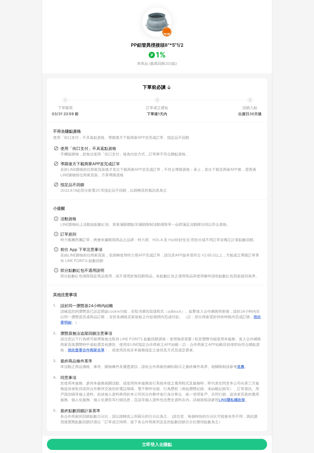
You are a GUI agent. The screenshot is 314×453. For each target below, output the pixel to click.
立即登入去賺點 (157, 444)
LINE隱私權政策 (232, 399)
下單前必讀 (154, 87)
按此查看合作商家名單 (86, 350)
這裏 (240, 366)
